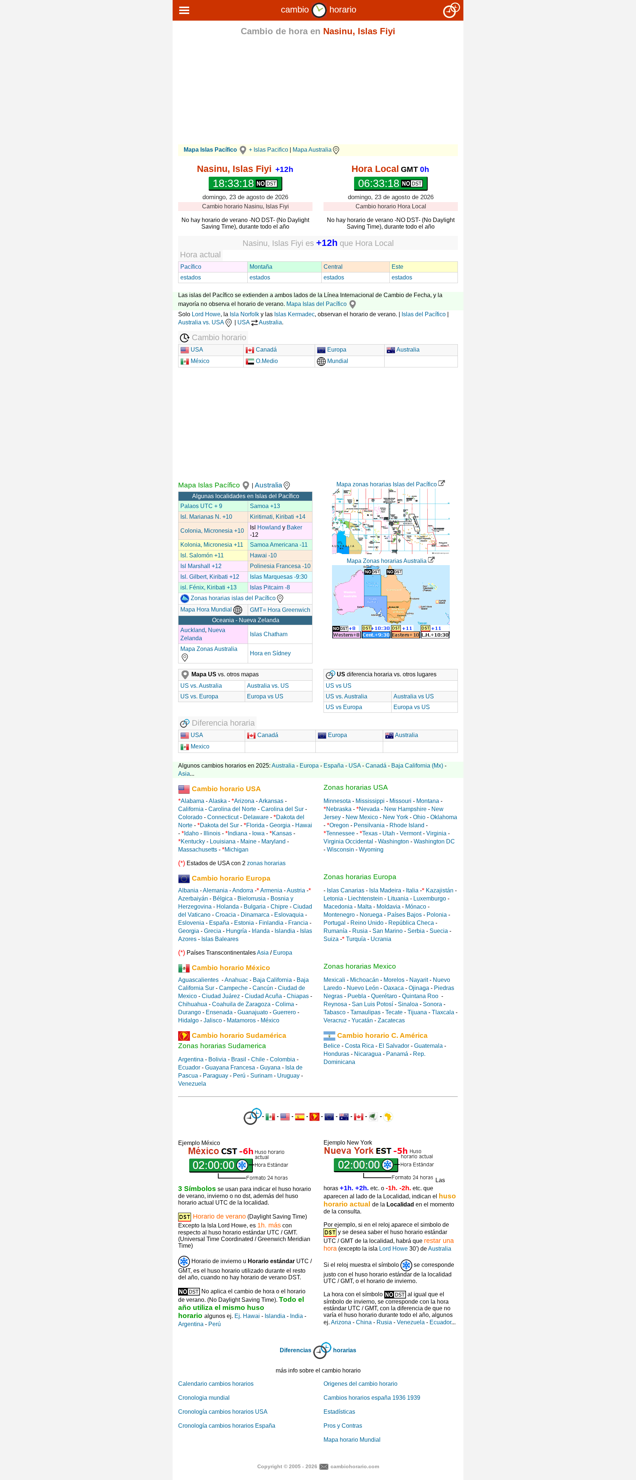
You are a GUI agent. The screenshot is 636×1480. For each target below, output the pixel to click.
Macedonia (338, 906)
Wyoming (371, 849)
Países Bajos (404, 915)
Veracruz (335, 1020)
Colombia (282, 1059)
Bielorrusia (251, 898)
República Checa (411, 923)
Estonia (244, 923)
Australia (407, 349)
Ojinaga (419, 988)
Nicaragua (367, 1054)
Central (333, 267)
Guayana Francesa (230, 1067)
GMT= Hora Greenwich (280, 610)
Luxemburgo (429, 898)
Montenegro (339, 915)
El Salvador (394, 1046)
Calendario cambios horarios (216, 1384)
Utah (388, 833)
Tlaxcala (443, 1012)
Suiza (331, 939)
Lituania (398, 898)
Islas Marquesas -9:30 (278, 577)
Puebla (356, 996)
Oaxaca (394, 988)
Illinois (212, 833)
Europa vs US (265, 696)
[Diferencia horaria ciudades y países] (252, 1116)
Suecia (439, 931)
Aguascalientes (198, 980)
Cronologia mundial (204, 1398)
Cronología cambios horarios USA (223, 1412)
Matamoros (241, 1020)
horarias (344, 1350)
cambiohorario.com (355, 1466)
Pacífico (190, 267)
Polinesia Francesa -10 (280, 566)
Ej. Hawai (247, 1316)
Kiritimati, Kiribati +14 (277, 517)
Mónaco (415, 906)
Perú (239, 1075)
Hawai (303, 825)
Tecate (394, 1012)
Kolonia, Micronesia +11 (211, 545)
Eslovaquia (289, 915)
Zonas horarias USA (356, 787)
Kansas (282, 833)
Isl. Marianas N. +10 (206, 517)
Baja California (272, 980)
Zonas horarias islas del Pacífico (232, 598)
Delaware (256, 817)
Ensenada (219, 1012)
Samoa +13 (265, 506)
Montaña (261, 267)
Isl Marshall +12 (201, 566)
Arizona (244, 801)
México (199, 361)
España (334, 765)
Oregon (339, 825)
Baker (294, 527)
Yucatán (362, 1020)
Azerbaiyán (193, 898)
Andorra (242, 890)
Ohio (419, 817)
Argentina (191, 1059)
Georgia (279, 825)
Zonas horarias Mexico (360, 966)
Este (397, 267)
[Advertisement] (318, 92)
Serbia (416, 931)
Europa (336, 349)
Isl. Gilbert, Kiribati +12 (209, 577)
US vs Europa (344, 707)
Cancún (262, 988)
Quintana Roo (420, 996)
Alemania (215, 890)
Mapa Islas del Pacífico (316, 304)
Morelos (394, 980)
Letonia (333, 898)
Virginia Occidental (348, 841)
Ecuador (189, 1067)
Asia (184, 774)
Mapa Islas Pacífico (209, 485)
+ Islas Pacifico (268, 150)
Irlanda (261, 931)
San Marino (387, 931)
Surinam (261, 1075)
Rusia (360, 931)
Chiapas (298, 996)
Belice (332, 1046)
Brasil (238, 1059)
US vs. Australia (201, 686)
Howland (269, 527)
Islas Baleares (220, 939)
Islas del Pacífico (424, 314)
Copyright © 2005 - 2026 (287, 1466)
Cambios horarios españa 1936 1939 (372, 1398)
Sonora (432, 1004)
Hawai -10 (263, 555)
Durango (189, 1012)
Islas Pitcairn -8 (270, 587)
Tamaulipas (365, 1012)
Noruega (371, 915)
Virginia (436, 833)
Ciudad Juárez (221, 996)
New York (395, 817)
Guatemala (428, 1046)
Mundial (337, 361)
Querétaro (384, 996)
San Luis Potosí (372, 1004)
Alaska (218, 801)
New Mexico (362, 817)
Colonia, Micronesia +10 (212, 531)
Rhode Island (406, 825)
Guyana (270, 1067)
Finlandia (271, 923)
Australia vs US (413, 696)
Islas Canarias (345, 890)
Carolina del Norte (231, 809)
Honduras (336, 1054)
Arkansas (271, 801)
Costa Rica (359, 1046)
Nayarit (418, 980)
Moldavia (388, 906)
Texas (370, 833)
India (296, 1316)
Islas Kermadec (294, 314)
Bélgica (223, 898)
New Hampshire (405, 809)
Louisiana (223, 841)
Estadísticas (339, 1412)
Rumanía (335, 931)
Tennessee (340, 833)
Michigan (236, 849)
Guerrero (284, 1012)
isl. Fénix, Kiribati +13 (208, 587)
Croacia (225, 915)
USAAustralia (259, 322)
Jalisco (213, 1020)
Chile (258, 1059)
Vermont (410, 833)
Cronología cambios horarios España (226, 1426)
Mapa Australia (312, 150)
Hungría (236, 931)
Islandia (285, 931)
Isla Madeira (385, 890)
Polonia (437, 915)
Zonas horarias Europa (360, 877)
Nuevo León (363, 988)
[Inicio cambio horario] (319, 9)
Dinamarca (255, 915)
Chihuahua (192, 1004)
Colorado (190, 817)
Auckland (192, 630)
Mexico (199, 746)
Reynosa (335, 1004)
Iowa (258, 833)
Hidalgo (188, 1020)
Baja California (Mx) (417, 765)
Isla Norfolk (244, 314)
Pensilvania (369, 825)
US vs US (338, 686)
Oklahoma (443, 817)
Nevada (369, 809)
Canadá (265, 349)
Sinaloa (408, 1004)
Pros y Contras (343, 1426)
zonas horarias (266, 863)
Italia (412, 890)
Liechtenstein (365, 898)
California (191, 809)
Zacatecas (391, 1020)
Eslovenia (191, 923)
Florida (255, 825)
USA (196, 349)
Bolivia (217, 1059)
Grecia (212, 931)
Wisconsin (340, 849)
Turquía (356, 939)
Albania (188, 890)
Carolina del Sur (282, 809)
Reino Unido (367, 923)
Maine (248, 841)
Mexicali (334, 980)
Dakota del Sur (219, 825)
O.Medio (266, 361)
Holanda (227, 906)
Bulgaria (255, 906)
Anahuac (236, 980)
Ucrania (381, 939)
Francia (298, 923)
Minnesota (337, 801)
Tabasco (335, 1012)
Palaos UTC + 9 (201, 506)
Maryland (273, 841)
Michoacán (364, 980)
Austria (296, 890)
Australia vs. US (268, 686)
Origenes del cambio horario (361, 1384)
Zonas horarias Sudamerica (222, 1046)
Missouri (400, 801)
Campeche (233, 988)
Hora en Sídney (270, 653)
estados (190, 277)
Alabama (192, 801)
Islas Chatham (268, 634)
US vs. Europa (199, 696)
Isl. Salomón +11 (202, 555)
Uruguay (288, 1075)
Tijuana (417, 1012)
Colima (284, 1004)
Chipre (279, 906)
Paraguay (215, 1075)
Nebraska (338, 809)
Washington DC (434, 841)
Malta (364, 906)
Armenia (271, 890)
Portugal (335, 923)
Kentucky (193, 841)
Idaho (191, 833)
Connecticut (223, 817)
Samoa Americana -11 (279, 545)
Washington (393, 841)
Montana (427, 801)
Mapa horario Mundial (352, 1440)
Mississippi (370, 801)
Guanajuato (252, 1012)
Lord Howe (206, 314)
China (364, 1322)
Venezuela (192, 1084)
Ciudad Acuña (263, 996)
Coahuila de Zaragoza (241, 1004)
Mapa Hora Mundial (206, 609)
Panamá (397, 1054)
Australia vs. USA (201, 322)
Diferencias (295, 1350)
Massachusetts (197, 849)
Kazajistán (439, 890)
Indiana (237, 833)
